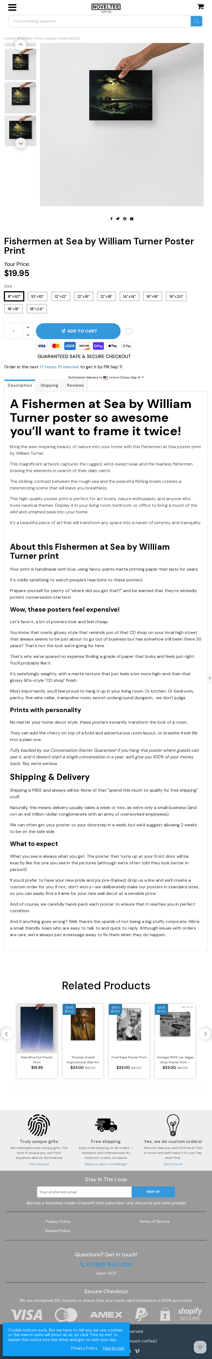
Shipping (49, 385)
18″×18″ (13, 308)
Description (20, 385)
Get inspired (39, 1164)
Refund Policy (58, 1230)
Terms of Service (154, 1221)
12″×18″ (106, 296)
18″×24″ (37, 308)
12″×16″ (84, 296)
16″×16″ (153, 296)
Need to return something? (106, 1164)
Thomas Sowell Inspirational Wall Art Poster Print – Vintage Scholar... (83, 1060)
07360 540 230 (109, 1264)
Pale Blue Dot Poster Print (37, 1059)
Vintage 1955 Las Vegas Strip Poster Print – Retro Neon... (175, 1060)
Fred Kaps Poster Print (129, 1057)
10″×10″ (37, 296)
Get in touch (173, 1164)
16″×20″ (176, 296)
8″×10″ (14, 296)
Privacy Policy (58, 1221)
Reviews (75, 385)
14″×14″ (129, 296)
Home (9, 38)
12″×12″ (61, 296)
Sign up (153, 1191)
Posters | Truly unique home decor (48, 38)
